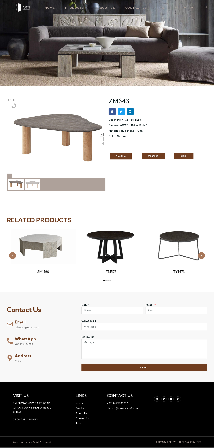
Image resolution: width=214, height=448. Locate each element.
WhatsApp (25, 338)
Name (85, 305)
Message (87, 337)
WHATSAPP (88, 321)
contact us (136, 8)
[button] (112, 111)
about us (106, 8)
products (74, 8)
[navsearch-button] (206, 8)
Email (20, 322)
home (50, 8)
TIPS (161, 8)
